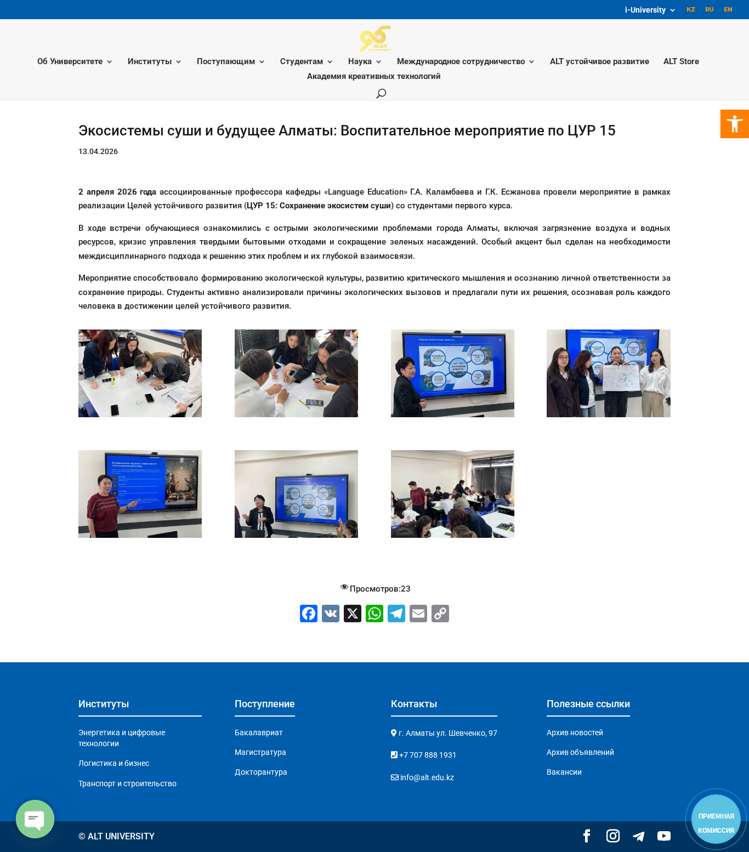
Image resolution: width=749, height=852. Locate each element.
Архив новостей (575, 732)
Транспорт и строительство (127, 783)
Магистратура (260, 752)
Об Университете (70, 62)
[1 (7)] (452, 538)
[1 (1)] (140, 538)
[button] (734, 124)
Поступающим (226, 62)
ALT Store (681, 62)
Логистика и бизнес (113, 763)
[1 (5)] (296, 538)
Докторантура (261, 772)
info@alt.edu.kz (426, 777)
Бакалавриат (259, 732)
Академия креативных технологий (374, 76)
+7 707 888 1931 (427, 755)
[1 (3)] (608, 417)
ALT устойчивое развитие (599, 62)
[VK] (331, 615)
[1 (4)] (296, 417)
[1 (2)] (452, 417)
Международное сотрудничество (461, 62)
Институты (150, 62)
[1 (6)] (140, 417)
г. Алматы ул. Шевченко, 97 (447, 733)
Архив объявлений (580, 752)
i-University (645, 10)
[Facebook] (309, 615)
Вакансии (564, 772)
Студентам (301, 62)
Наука (360, 62)
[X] (353, 615)
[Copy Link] (440, 615)
